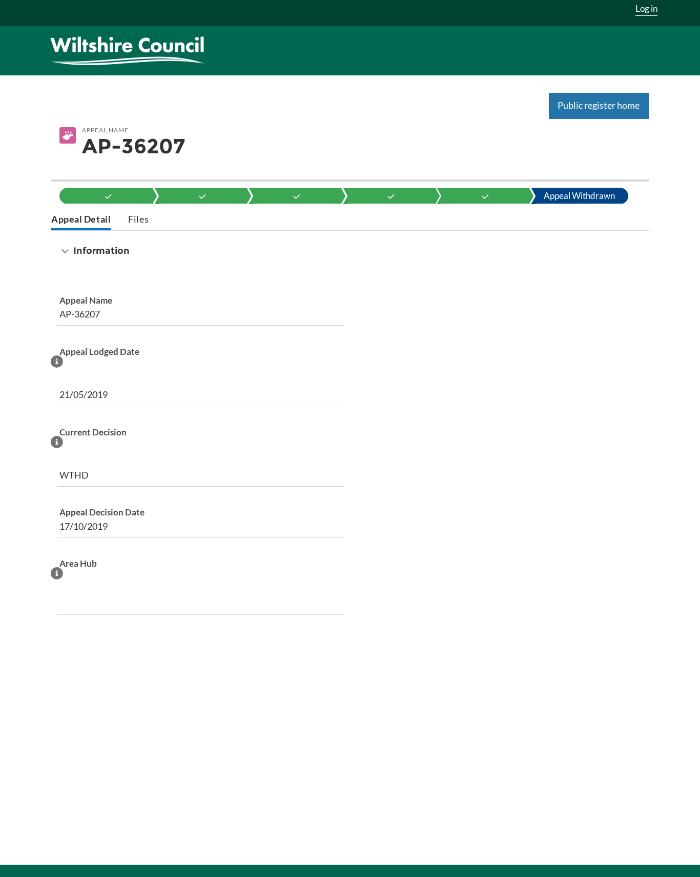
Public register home (599, 105)
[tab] (81, 220)
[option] (108, 196)
